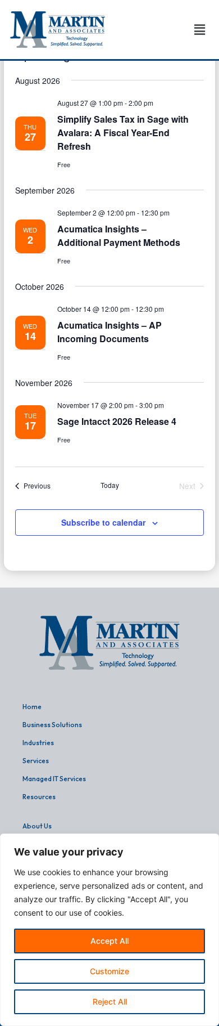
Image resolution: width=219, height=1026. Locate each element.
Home (32, 706)
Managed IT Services (54, 778)
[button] (199, 29)
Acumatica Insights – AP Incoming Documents (109, 332)
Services (35, 760)
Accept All (109, 941)
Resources (39, 796)
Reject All (110, 1001)
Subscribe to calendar (103, 522)
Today (110, 485)
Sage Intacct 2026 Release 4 (116, 421)
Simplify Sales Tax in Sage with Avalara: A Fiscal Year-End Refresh (123, 133)
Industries (38, 742)
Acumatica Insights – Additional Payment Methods (118, 235)
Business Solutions (52, 724)
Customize (109, 971)
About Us (37, 826)
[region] (109, 930)
